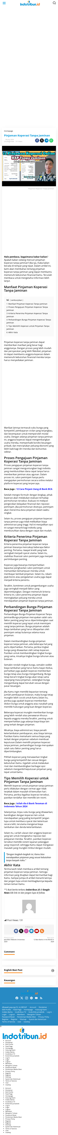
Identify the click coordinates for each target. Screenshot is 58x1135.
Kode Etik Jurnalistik (36, 1012)
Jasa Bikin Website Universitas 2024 (14, 940)
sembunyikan (16, 300)
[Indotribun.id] (29, 3)
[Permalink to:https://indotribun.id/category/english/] (52, 970)
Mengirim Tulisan (34, 1014)
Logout (12, 1014)
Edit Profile (6, 1009)
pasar (7, 685)
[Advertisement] (29, 37)
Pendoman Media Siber (26, 1017)
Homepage (28, 1009)
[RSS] (42, 931)
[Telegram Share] (47, 140)
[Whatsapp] (51, 140)
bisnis (12, 576)
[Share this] (37, 140)
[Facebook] (16, 931)
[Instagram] (26, 931)
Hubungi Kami (41, 1009)
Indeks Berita (7, 1012)
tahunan (44, 656)
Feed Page (17, 1009)
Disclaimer (43, 1007)
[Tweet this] (42, 140)
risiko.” (23, 860)
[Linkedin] (31, 931)
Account (33, 1007)
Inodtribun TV (20, 1012)
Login (4, 1014)
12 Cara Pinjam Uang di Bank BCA (34, 489)
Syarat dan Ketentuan (37, 1019)
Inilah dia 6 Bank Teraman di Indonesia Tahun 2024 (25, 805)
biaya (44, 521)
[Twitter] (21, 931)
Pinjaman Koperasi (35, 614)
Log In (49, 1012)
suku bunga (37, 427)
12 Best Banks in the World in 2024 (44, 940)
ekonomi (43, 445)
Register (5, 1019)
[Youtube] (36, 931)
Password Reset (8, 1017)
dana (22, 530)
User (19, 1021)
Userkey (27, 1021)
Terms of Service (8, 1021)
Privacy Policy (43, 1017)
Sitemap (23, 1019)
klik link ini (15, 892)
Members (21, 1014)
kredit (34, 550)
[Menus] (4, 3)
